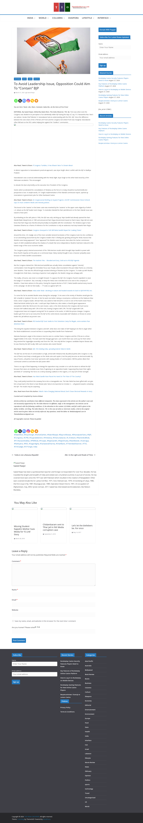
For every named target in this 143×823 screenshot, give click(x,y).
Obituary (88, 771)
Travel (87, 793)
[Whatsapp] (16, 99)
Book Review (89, 674)
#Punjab (42, 441)
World (42, 17)
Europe (87, 718)
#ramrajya (84, 441)
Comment (16, 561)
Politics (36, 79)
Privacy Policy (65, 707)
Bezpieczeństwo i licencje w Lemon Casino (113, 101)
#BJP (89, 435)
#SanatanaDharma (47, 444)
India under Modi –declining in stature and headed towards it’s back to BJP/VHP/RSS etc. (62, 291)
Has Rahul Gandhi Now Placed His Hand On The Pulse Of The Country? (57, 376)
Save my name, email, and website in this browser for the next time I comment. (45, 621)
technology (89, 789)
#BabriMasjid (52, 435)
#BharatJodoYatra (79, 435)
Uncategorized (90, 798)
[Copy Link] (32, 99)
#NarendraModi (82, 438)
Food (87, 723)
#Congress (18, 438)
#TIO (84, 444)
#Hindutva (47, 438)
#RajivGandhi (52, 441)
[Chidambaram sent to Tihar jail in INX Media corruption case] (53, 509)
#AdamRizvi (18, 435)
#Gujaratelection (36, 438)
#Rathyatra (18, 444)
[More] (36, 99)
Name (15, 590)
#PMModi (34, 441)
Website (15, 610)
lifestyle (87, 17)
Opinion (88, 776)
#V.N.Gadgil (18, 447)
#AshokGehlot (40, 435)
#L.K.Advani (71, 438)
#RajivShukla (63, 441)
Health (87, 732)
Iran (86, 745)
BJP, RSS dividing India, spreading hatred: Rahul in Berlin (51, 349)
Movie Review (90, 762)
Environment (89, 714)
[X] (20, 99)
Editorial (17, 79)
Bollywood (89, 670)
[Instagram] (28, 99)
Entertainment (90, 710)
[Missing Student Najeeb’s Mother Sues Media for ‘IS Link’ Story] (25, 509)
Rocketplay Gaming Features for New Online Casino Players (70, 687)
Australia (88, 666)
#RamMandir (74, 441)
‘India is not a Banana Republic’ (26, 455)
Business (88, 683)
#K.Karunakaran (59, 438)
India (30, 17)
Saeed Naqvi (31, 92)
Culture (87, 692)
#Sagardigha (34, 444)
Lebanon (88, 754)
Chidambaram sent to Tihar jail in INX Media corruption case (53, 527)
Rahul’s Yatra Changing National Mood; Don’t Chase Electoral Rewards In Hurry (65, 391)
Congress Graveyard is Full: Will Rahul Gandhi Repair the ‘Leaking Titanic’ (57, 230)
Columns (57, 17)
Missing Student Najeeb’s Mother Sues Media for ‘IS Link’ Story (24, 530)
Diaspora (73, 17)
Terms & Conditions (67, 712)
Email (14, 600)
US (86, 802)
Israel (87, 749)
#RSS (26, 444)
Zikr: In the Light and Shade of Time (79, 455)
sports (87, 784)
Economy (88, 701)
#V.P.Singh (28, 447)
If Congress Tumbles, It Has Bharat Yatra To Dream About (53, 165)
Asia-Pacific (89, 661)
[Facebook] (24, 99)
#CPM (26, 438)
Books (87, 679)
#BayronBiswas (65, 435)
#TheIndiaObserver (74, 444)
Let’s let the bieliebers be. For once (82, 527)
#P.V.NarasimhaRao (22, 441)
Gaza (86, 727)
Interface (103, 17)
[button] (34, 18)
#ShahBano (60, 444)
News (30, 79)
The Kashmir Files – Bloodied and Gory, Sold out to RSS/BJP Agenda (56, 260)
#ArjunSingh (29, 435)
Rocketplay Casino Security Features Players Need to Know (70, 663)
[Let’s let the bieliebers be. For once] (82, 509)
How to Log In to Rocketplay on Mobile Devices (115, 89)
